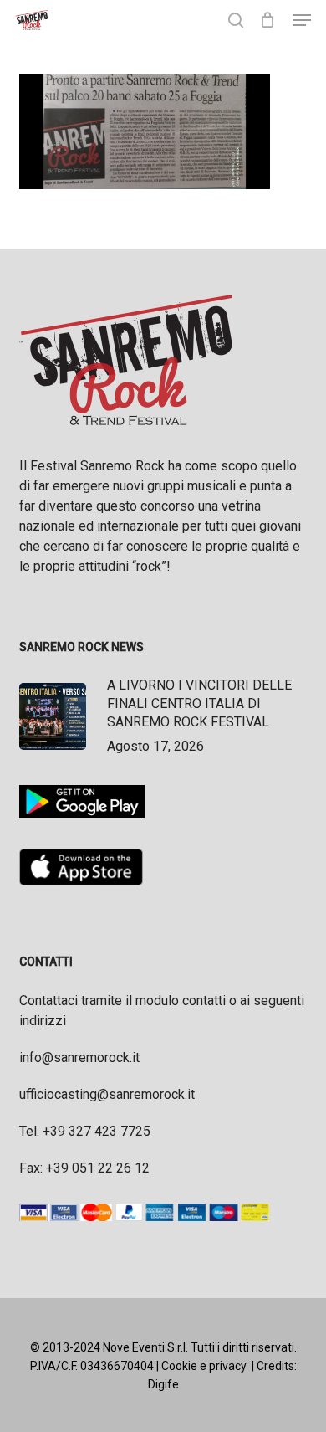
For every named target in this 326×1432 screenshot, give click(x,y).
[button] (302, 20)
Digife (163, 1384)
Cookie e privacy (204, 1366)
